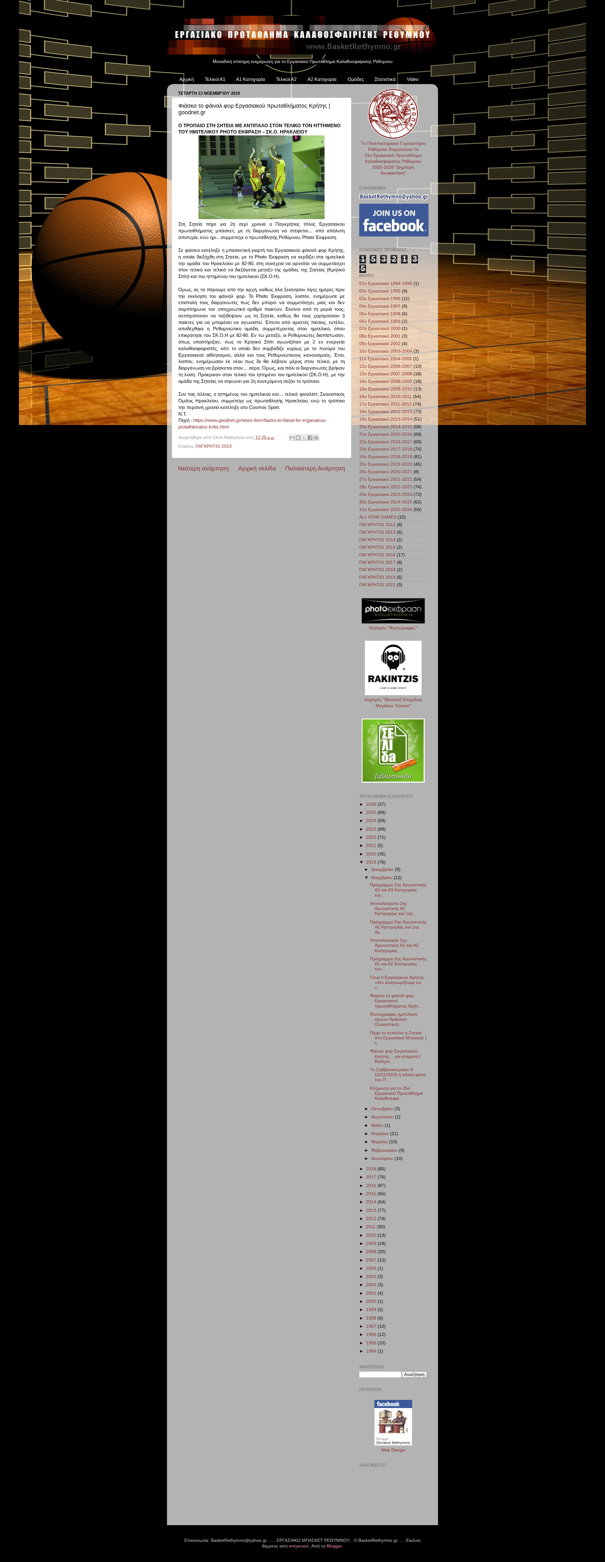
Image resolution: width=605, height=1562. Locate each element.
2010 (371, 1235)
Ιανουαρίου (383, 1158)
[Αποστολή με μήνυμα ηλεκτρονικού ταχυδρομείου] (292, 438)
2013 (371, 1210)
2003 (371, 1276)
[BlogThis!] (298, 438)
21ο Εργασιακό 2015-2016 (385, 434)
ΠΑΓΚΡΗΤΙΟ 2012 (377, 524)
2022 (371, 837)
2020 (371, 854)
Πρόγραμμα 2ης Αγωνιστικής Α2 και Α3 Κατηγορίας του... (398, 890)
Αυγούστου (383, 1117)
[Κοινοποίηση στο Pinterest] (316, 438)
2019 (371, 862)
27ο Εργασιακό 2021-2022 (385, 479)
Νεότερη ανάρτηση (203, 468)
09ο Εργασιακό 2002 (379, 343)
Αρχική (186, 79)
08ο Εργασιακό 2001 (379, 336)
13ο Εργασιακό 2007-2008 (385, 374)
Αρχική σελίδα (257, 468)
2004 (371, 1268)
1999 (371, 1309)
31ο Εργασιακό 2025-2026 (385, 509)
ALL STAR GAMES (377, 517)
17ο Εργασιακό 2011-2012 (385, 404)
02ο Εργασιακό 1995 (379, 291)
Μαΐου (378, 1125)
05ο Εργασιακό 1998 (379, 313)
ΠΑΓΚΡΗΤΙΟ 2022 (377, 584)
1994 (371, 1351)
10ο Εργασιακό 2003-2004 (385, 351)
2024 (371, 820)
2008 (371, 1251)
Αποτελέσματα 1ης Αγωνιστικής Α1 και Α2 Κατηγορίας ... (394, 945)
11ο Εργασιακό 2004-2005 (385, 358)
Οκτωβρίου (383, 1108)
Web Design (393, 1450)
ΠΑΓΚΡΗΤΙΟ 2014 (377, 539)
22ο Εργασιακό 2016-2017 (385, 442)
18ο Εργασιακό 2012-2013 (385, 411)
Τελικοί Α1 (215, 79)
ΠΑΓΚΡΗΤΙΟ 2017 (377, 562)
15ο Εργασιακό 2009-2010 (385, 389)
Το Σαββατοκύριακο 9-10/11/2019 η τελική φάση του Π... (398, 1074)
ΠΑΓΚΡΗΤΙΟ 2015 (377, 547)
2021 (371, 845)
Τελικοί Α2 (286, 79)
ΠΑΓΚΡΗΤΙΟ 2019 (213, 446)
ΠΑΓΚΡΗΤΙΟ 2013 (377, 532)
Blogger (334, 1546)
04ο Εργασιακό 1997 (379, 306)
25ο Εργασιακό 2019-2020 (385, 464)
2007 (371, 1260)
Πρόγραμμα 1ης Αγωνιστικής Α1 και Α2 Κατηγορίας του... (398, 964)
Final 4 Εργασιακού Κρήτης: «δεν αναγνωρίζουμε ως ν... (397, 982)
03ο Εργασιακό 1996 (379, 298)
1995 (371, 1343)
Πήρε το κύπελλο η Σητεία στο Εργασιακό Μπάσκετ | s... (398, 1038)
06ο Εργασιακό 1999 (379, 321)
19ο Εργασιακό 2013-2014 (385, 419)
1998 (371, 1318)
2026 (371, 804)
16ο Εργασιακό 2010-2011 (385, 396)
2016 (371, 1185)
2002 (371, 1284)
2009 (371, 1243)
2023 (371, 829)
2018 (371, 1169)
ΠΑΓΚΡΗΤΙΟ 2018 (377, 569)
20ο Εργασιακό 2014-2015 (385, 426)
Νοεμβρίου (382, 877)
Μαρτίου (380, 1141)
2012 (371, 1218)
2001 (371, 1293)
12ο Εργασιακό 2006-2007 (385, 366)
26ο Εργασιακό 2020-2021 (385, 471)
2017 (371, 1177)
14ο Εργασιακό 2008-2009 (385, 381)
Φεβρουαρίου (385, 1150)
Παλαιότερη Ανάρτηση (315, 468)
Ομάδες (356, 79)
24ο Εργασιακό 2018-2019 (385, 456)
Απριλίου (380, 1133)
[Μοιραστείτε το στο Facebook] (310, 438)
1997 (371, 1326)
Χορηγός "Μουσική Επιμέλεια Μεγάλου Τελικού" (393, 702)
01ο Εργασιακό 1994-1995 (385, 283)
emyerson (299, 1546)
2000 (371, 1301)
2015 (371, 1193)
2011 (371, 1226)
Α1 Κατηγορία (250, 79)
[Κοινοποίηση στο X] (304, 438)
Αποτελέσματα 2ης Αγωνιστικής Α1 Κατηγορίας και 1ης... (393, 908)
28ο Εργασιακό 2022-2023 (385, 487)
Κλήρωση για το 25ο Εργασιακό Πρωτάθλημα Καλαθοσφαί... (396, 1093)
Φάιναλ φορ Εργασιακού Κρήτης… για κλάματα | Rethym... (395, 1056)
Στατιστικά (385, 79)
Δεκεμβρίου (383, 869)
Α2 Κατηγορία (322, 79)
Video (412, 79)
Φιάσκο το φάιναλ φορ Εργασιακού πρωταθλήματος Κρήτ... (396, 1000)
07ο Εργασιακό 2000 (379, 328)
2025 (371, 812)
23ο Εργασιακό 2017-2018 (385, 449)
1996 (371, 1334)
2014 (371, 1202)
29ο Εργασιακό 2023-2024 (385, 494)
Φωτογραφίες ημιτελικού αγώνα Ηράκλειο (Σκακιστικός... (394, 1019)
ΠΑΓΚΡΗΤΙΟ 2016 (377, 555)
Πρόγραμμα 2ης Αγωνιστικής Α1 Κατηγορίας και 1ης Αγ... (398, 927)
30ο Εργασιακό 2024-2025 (385, 502)
